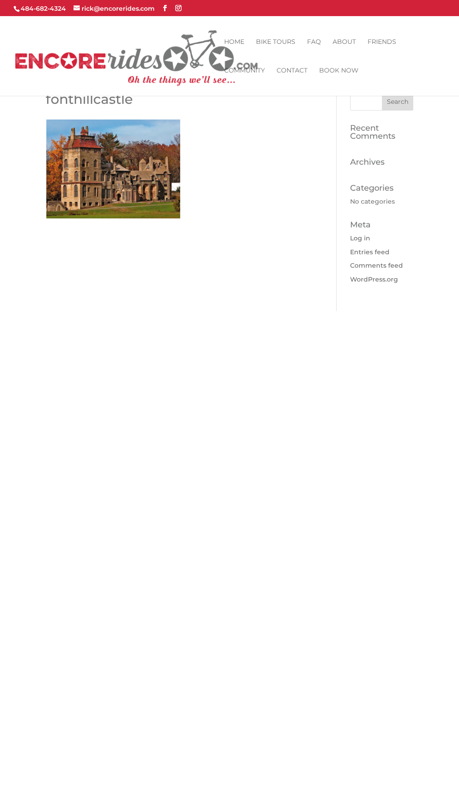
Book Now (339, 70)
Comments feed (376, 265)
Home (234, 42)
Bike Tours (275, 42)
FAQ (314, 42)
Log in (360, 238)
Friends (382, 42)
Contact (292, 70)
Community (244, 70)
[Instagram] (178, 8)
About (344, 42)
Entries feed (370, 252)
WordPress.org (374, 279)
